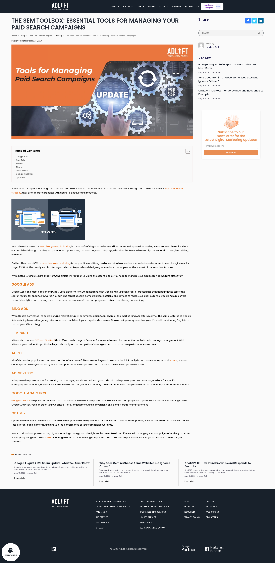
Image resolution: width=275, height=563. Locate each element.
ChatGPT (33, 35)
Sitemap (100, 527)
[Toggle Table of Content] (186, 151)
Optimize (20, 177)
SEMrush (20, 163)
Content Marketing (151, 501)
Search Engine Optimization (111, 501)
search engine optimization (55, 246)
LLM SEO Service (148, 517)
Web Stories (212, 511)
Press (141, 6)
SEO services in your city (154, 506)
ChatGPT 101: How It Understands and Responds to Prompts (231, 92)
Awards (176, 6)
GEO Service (102, 522)
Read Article (19, 478)
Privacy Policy (192, 517)
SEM (49, 437)
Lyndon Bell (212, 47)
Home (14, 35)
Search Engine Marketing (50, 35)
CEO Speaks (212, 517)
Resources (189, 511)
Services (114, 6)
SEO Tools (211, 506)
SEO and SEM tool (45, 340)
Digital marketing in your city (113, 506)
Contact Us (192, 6)
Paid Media (101, 511)
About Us (128, 6)
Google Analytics (25, 173)
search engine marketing (56, 263)
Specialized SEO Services (153, 511)
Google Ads (22, 156)
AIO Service (102, 517)
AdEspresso (22, 170)
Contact (211, 501)
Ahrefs (19, 167)
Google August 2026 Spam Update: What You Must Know (227, 66)
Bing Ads (20, 160)
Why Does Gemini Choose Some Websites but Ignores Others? (228, 79)
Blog (23, 35)
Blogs (151, 6)
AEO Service (146, 522)
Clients (163, 6)
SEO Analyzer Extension (152, 527)
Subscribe (230, 154)
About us (189, 506)
